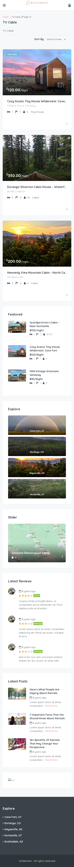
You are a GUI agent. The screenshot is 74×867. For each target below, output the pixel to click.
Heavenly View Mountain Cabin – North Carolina (37, 272)
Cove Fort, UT (12, 817)
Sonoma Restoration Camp (31, 553)
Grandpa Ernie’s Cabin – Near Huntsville (45, 324)
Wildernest (57, 697)
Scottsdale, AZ (13, 841)
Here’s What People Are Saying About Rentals (44, 691)
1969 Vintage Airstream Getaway (44, 373)
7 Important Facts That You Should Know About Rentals (47, 716)
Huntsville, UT (13, 835)
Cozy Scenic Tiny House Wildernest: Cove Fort (37, 101)
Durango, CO (12, 823)
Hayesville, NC (13, 829)
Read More (51, 705)
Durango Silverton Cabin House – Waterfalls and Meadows (37, 187)
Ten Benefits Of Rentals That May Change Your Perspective (45, 743)
